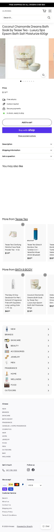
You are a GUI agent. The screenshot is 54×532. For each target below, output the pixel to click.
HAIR (4, 433)
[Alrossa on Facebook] (33, 469)
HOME (4, 436)
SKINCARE (6, 416)
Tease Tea (21, 219)
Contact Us (6, 505)
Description (7, 144)
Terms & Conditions (9, 515)
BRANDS (5, 412)
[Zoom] (43, 75)
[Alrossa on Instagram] (28, 469)
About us (5, 501)
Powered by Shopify (25, 526)
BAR (4, 453)
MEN (4, 446)
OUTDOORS (6, 450)
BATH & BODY (23, 269)
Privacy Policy (7, 512)
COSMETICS (6, 429)
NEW (4, 409)
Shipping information (11, 150)
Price (4, 88)
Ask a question (8, 156)
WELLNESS (6, 457)
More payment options (27, 136)
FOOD (4, 443)
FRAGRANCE (7, 422)
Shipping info (7, 508)
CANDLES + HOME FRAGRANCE (14, 426)
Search (5, 498)
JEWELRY (6, 439)
